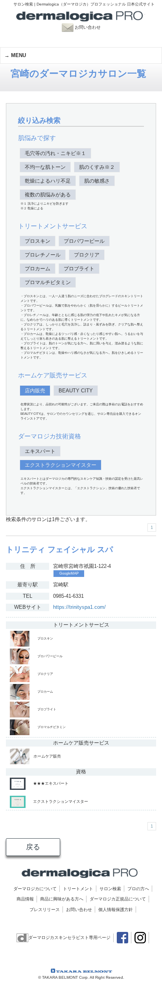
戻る (33, 847)
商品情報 (25, 898)
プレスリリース (44, 909)
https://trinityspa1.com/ (79, 607)
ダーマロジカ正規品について (118, 898)
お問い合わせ (91, 27)
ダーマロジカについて (35, 888)
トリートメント (78, 888)
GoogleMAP (69, 573)
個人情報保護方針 (115, 909)
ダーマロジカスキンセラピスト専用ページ (69, 937)
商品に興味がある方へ (61, 898)
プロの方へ (138, 888)
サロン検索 (110, 888)
